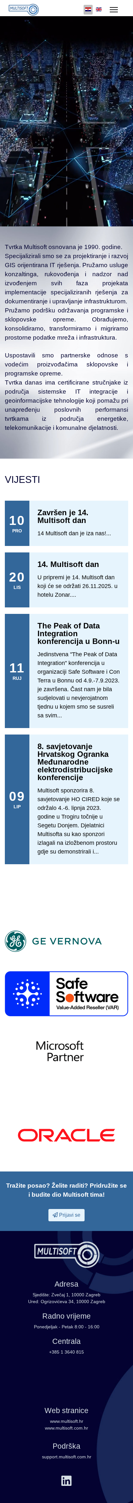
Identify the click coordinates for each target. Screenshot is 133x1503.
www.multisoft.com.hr (66, 1428)
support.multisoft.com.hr (66, 1456)
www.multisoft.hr (66, 1421)
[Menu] (114, 9)
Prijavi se (69, 1215)
